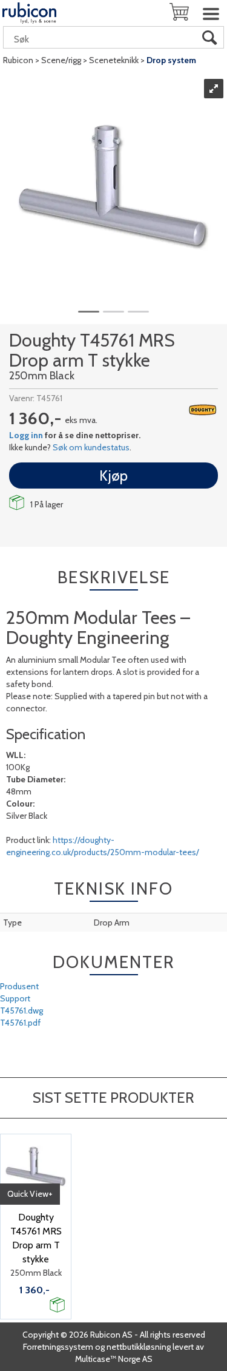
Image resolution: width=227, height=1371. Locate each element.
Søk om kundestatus (91, 447)
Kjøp (113, 475)
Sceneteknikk (114, 60)
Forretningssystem (58, 1346)
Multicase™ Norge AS (114, 1358)
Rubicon (18, 60)
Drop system (171, 60)
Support (15, 998)
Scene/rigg (61, 60)
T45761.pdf (20, 1022)
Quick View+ (30, 1193)
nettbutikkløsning (139, 1346)
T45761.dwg (21, 1010)
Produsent (19, 986)
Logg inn (26, 435)
